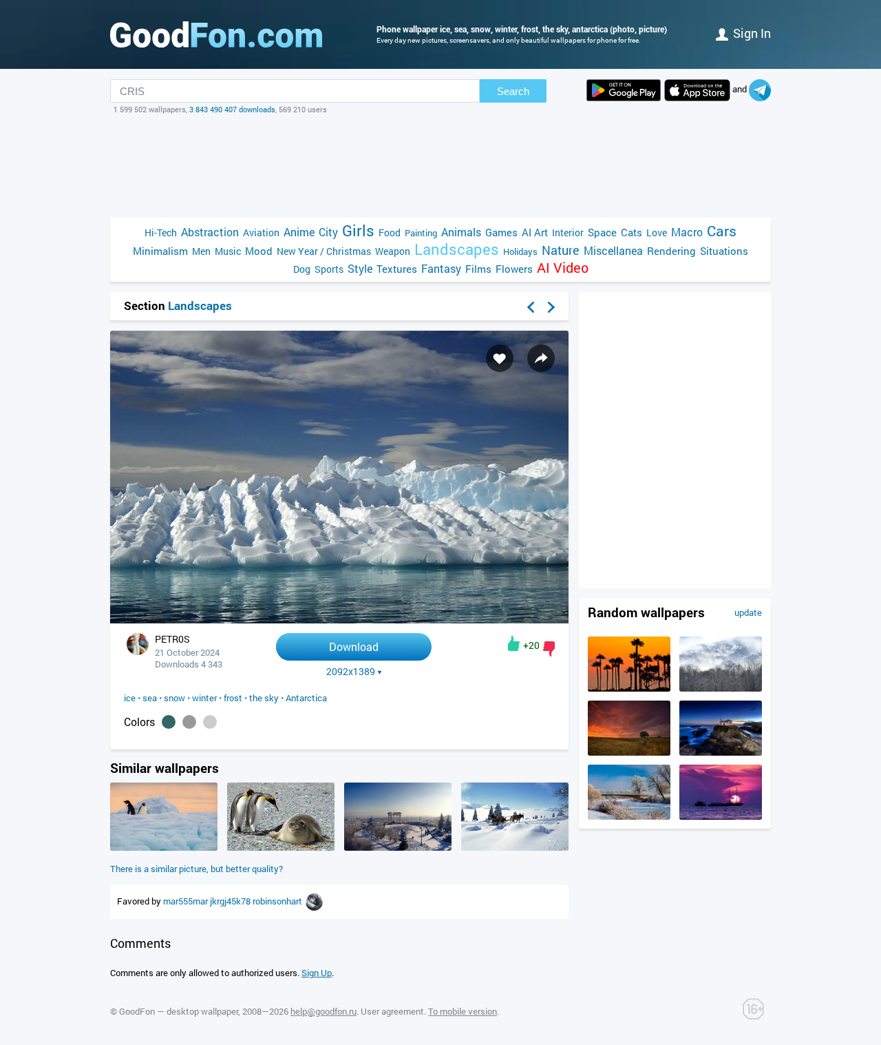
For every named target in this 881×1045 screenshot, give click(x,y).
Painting (421, 233)
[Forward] (551, 307)
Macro (687, 232)
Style (360, 268)
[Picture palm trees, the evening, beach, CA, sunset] (629, 688)
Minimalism (160, 251)
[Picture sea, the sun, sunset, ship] (720, 816)
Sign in (752, 33)
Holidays (520, 251)
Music (228, 251)
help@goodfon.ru (323, 1011)
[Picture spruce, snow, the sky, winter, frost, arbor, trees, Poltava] (398, 847)
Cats (631, 232)
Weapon (392, 251)
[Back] (530, 307)
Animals (461, 232)
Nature (561, 250)
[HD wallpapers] (623, 90)
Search (513, 91)
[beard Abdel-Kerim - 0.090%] (210, 722)
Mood (259, 251)
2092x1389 (350, 671)
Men (201, 251)
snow (174, 698)
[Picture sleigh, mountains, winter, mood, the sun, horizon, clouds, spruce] (515, 847)
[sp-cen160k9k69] (314, 901)
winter (204, 698)
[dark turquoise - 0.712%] (169, 722)
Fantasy (441, 268)
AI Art (535, 232)
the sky (264, 698)
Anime (299, 232)
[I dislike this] (549, 648)
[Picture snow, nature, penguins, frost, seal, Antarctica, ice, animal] (281, 847)
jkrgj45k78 (231, 901)
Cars (721, 231)
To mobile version (462, 1011)
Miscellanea (613, 250)
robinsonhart (278, 901)
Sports (329, 269)
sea (149, 698)
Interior (568, 232)
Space (602, 232)
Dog (301, 269)
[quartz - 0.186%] (189, 722)
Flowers (514, 269)
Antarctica (306, 698)
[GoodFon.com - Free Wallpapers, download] (216, 34)
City (328, 232)
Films (478, 269)
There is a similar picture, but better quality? (196, 868)
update (748, 612)
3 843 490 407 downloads (232, 109)
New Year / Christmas (324, 251)
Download (354, 646)
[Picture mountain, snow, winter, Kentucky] (720, 688)
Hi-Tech (161, 232)
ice (130, 698)
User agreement (392, 1011)
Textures (396, 269)
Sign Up (316, 972)
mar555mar (186, 901)
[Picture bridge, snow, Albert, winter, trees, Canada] (629, 816)
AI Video (562, 268)
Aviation (261, 232)
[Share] (541, 358)
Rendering (671, 251)
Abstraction (210, 232)
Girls (358, 230)
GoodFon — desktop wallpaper (178, 1011)
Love (656, 232)
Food (390, 232)
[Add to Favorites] (499, 358)
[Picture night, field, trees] (629, 752)
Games (501, 232)
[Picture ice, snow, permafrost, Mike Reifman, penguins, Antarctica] (163, 847)
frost (233, 698)
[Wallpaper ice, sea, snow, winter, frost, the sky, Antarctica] (339, 619)
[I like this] (514, 643)
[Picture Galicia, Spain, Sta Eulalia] (720, 752)
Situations (724, 251)
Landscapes (456, 249)
